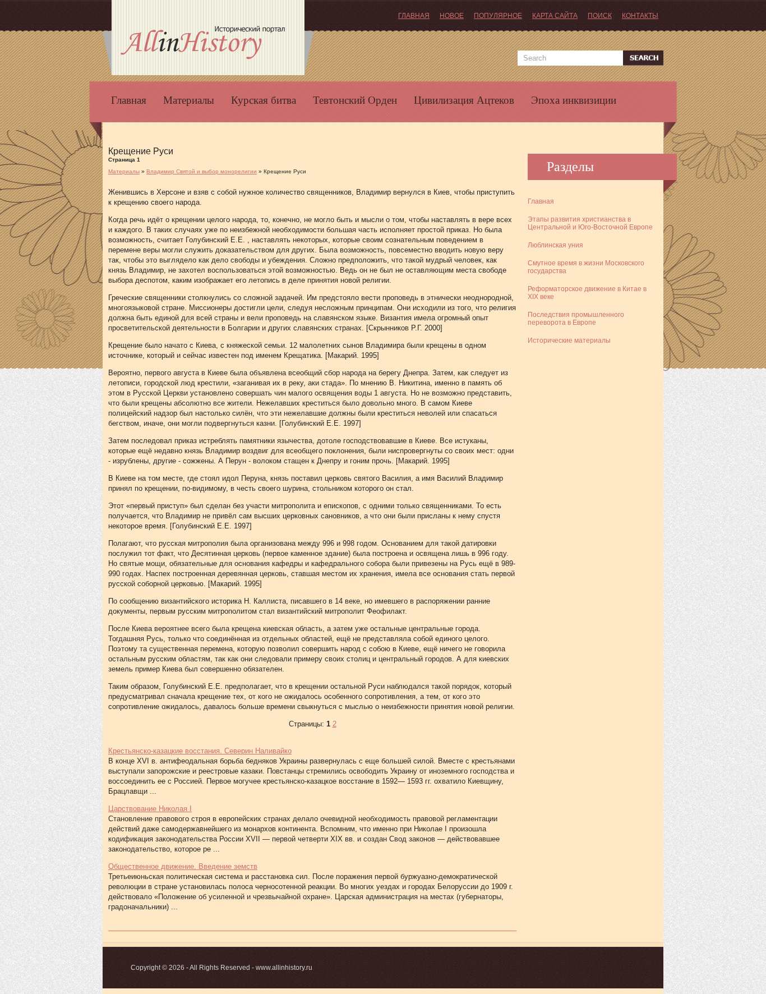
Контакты (640, 16)
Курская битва (263, 100)
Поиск (600, 16)
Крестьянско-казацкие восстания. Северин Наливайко (200, 751)
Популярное (498, 16)
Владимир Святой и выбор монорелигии (201, 171)
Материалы (188, 100)
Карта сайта (555, 16)
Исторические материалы (569, 340)
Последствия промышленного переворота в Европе (576, 318)
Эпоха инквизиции (573, 100)
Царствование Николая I (150, 808)
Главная (414, 16)
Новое (452, 16)
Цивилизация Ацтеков (464, 100)
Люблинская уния (555, 245)
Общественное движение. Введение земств (182, 866)
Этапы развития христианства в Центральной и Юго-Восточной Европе (590, 223)
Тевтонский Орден (355, 100)
